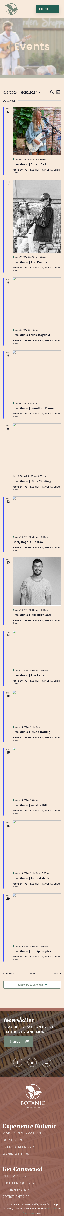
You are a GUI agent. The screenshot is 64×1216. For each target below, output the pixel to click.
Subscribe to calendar (30, 984)
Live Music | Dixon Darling (32, 732)
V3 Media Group (49, 1204)
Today (32, 973)
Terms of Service (29, 1213)
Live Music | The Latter (29, 675)
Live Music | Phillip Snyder (32, 951)
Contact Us (14, 1176)
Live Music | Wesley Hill (30, 805)
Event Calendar (18, 1146)
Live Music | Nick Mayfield (31, 335)
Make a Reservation (21, 1133)
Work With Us (15, 1153)
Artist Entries (16, 1196)
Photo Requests (18, 1182)
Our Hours (12, 1140)
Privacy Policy (52, 1208)
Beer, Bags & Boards (28, 542)
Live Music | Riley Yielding (32, 481)
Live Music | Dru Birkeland (32, 615)
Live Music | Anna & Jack (31, 878)
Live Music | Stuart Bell (29, 164)
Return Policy (16, 1189)
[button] (47, 9)
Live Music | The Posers (30, 262)
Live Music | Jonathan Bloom (34, 408)
